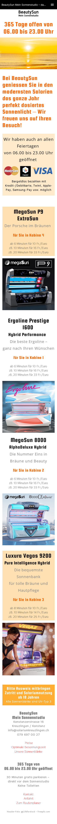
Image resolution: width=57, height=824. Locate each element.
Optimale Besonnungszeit (28, 747)
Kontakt (28, 794)
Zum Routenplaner (28, 803)
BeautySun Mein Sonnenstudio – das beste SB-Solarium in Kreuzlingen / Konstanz (29, 4)
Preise (28, 743)
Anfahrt (28, 798)
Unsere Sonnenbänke (28, 752)
